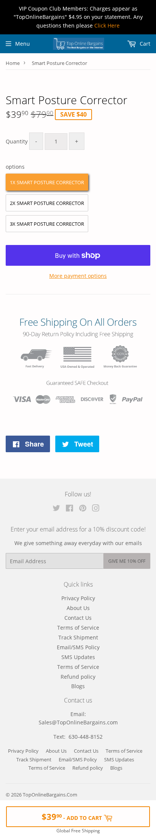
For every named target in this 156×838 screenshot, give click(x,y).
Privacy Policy (78, 598)
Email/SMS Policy (78, 647)
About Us (78, 608)
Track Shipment (78, 637)
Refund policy (78, 676)
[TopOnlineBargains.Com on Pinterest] (83, 509)
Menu (22, 43)
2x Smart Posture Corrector (47, 203)
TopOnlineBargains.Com (50, 794)
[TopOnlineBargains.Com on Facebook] (69, 509)
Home (13, 63)
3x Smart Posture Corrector (47, 223)
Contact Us (78, 617)
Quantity (17, 141)
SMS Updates (78, 657)
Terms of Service (78, 627)
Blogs (78, 686)
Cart (144, 43)
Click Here (107, 25)
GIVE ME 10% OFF (126, 561)
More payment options (78, 275)
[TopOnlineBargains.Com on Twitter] (56, 509)
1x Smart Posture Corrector (47, 182)
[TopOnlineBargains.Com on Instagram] (96, 509)
